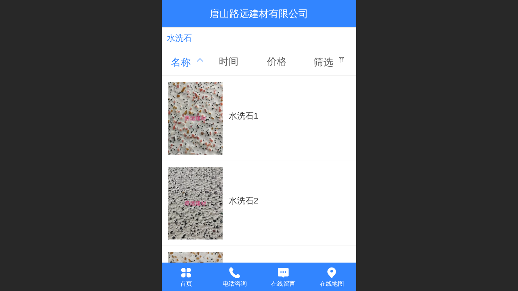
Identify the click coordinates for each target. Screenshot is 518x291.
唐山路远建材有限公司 (259, 13)
